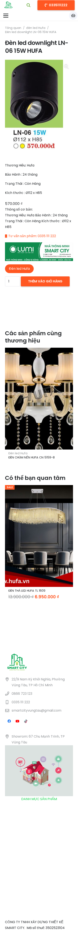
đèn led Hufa (35, 28)
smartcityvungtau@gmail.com (36, 710)
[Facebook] (9, 721)
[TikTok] (26, 721)
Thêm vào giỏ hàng (45, 281)
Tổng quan (13, 28)
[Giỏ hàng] (73, 15)
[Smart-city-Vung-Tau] (39, 251)
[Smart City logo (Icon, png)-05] (8, 5)
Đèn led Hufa (17, 453)
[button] (29, 5)
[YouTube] (17, 721)
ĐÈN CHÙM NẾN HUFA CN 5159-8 (31, 457)
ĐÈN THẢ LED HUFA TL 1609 (26, 591)
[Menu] (6, 15)
